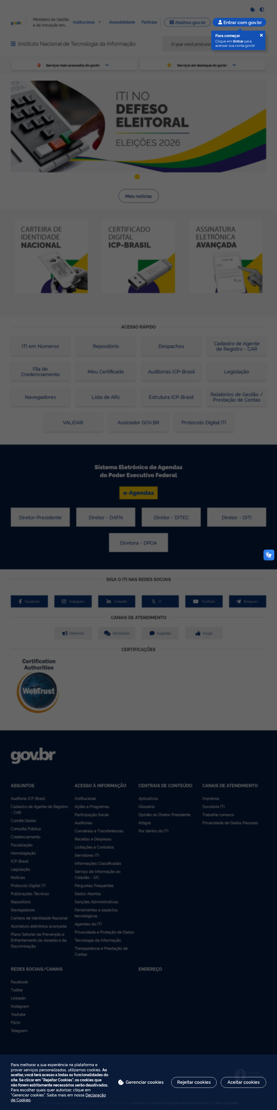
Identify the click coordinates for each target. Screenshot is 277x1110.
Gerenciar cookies (145, 1082)
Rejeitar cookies (194, 1082)
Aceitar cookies (243, 1082)
